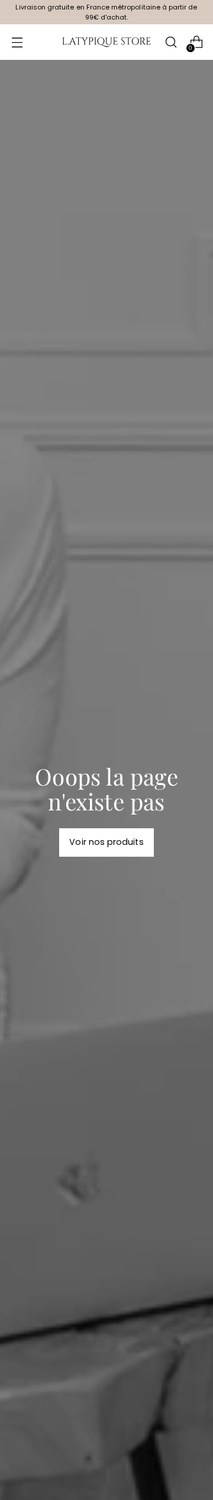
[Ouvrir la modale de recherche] (171, 42)
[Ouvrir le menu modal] (17, 42)
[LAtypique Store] (106, 42)
